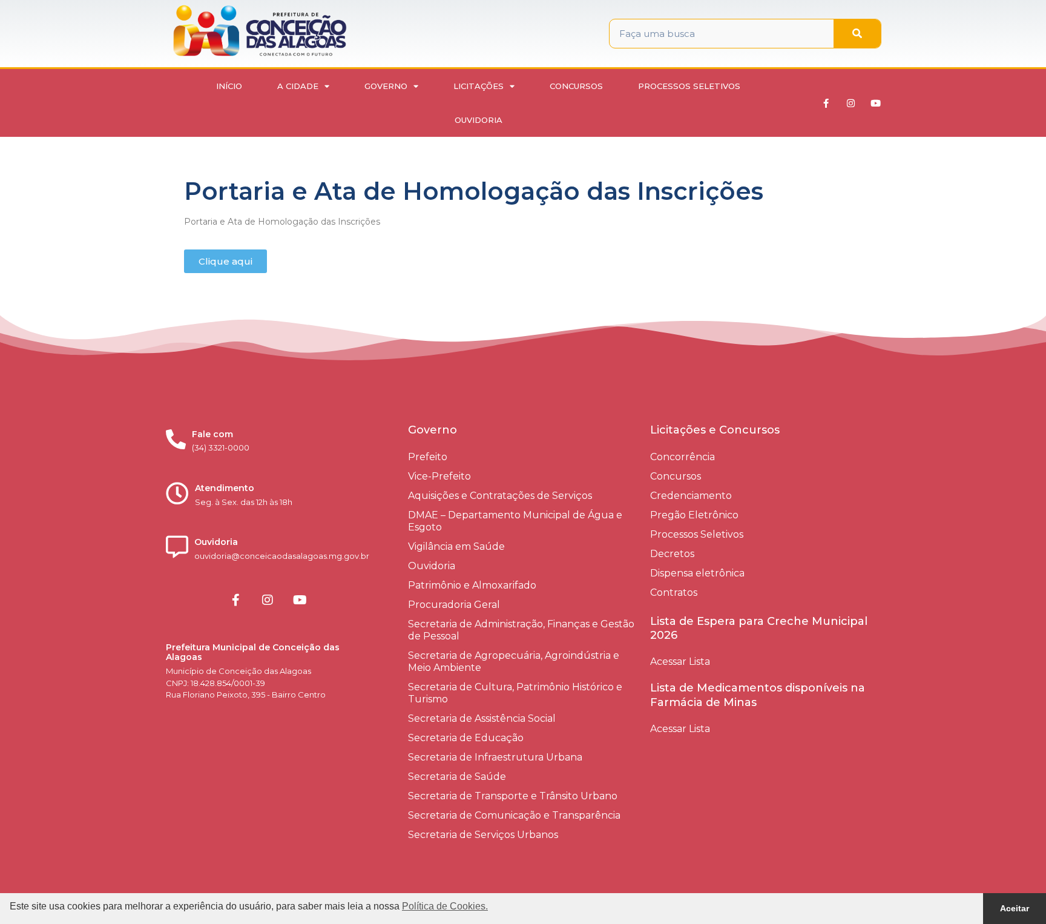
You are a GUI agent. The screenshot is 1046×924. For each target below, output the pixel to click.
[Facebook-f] (826, 103)
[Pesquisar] (857, 33)
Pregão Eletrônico (694, 515)
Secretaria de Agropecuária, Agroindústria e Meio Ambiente (513, 661)
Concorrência (682, 457)
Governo (385, 86)
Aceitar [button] (1014, 908)
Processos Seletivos (689, 86)
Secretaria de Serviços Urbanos (483, 834)
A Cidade (297, 86)
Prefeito (427, 457)
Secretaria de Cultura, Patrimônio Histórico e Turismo (515, 693)
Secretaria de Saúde (457, 776)
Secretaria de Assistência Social (482, 718)
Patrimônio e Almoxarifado (472, 585)
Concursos (576, 86)
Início (229, 86)
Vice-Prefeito (439, 476)
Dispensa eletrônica (697, 573)
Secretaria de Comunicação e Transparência (514, 815)
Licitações (478, 86)
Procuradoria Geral (454, 604)
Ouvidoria (478, 120)
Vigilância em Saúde (456, 546)
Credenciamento (691, 495)
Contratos (673, 592)
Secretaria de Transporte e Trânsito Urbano (512, 796)
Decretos (672, 553)
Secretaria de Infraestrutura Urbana (495, 757)
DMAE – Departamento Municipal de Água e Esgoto (515, 521)
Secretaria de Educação (466, 738)
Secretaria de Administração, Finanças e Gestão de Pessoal (521, 630)
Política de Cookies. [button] (445, 906)
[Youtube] (876, 103)
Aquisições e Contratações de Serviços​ (500, 495)
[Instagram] (851, 103)
